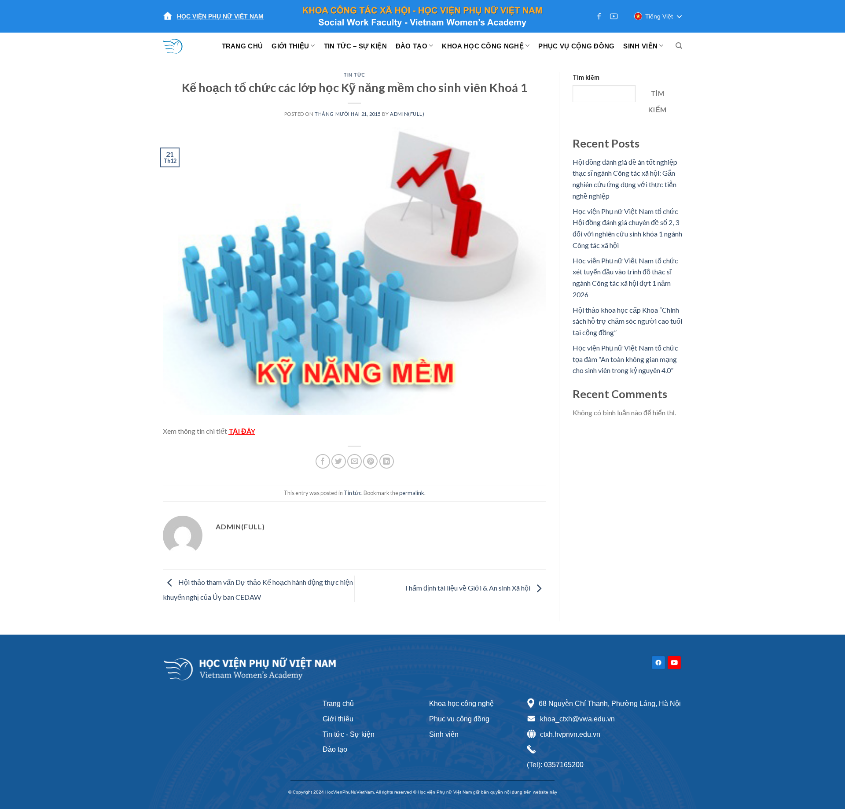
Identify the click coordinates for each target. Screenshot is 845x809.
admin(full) (407, 114)
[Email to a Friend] (354, 461)
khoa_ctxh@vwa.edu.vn (577, 719)
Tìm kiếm (586, 77)
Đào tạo (335, 749)
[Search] (679, 45)
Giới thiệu (338, 719)
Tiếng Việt (659, 16)
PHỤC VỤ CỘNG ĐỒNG (576, 46)
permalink (411, 492)
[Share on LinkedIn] (386, 461)
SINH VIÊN (640, 46)
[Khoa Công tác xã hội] (178, 46)
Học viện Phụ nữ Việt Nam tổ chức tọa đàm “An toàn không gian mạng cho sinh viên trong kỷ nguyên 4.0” (625, 359)
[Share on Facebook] (323, 461)
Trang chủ (338, 703)
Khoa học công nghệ (461, 703)
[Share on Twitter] (338, 461)
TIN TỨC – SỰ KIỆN (355, 46)
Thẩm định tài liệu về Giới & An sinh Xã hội (468, 588)
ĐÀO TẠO (411, 46)
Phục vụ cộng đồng (459, 719)
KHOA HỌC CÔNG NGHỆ (482, 46)
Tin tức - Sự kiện (349, 734)
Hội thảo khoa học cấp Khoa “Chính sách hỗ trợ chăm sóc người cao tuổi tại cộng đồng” (627, 321)
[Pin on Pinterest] (370, 461)
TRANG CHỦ (242, 46)
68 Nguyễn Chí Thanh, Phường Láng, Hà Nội (610, 703)
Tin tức (354, 75)
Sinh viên (444, 734)
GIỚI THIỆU (290, 46)
